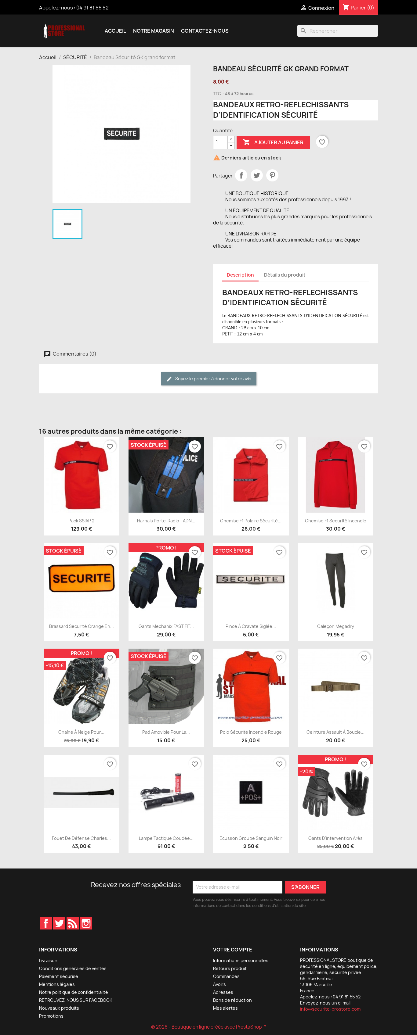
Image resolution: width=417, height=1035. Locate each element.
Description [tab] (240, 275)
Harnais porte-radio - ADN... (166, 521)
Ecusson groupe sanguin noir (250, 838)
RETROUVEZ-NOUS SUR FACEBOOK (75, 1000)
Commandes (226, 976)
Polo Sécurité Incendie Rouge (251, 732)
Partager (241, 175)
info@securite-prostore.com (330, 1009)
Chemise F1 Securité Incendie (335, 521)
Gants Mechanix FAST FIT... (166, 626)
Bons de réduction (232, 1000)
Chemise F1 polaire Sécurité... (250, 521)
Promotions (51, 1016)
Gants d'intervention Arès (335, 838)
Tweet (257, 175)
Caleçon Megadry (335, 626)
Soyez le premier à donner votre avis (212, 378)
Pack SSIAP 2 (81, 521)
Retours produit (230, 968)
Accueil (115, 30)
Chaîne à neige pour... (81, 732)
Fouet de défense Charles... (81, 838)
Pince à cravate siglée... (251, 626)
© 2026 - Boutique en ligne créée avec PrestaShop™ (208, 1027)
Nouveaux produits (59, 1008)
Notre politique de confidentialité (73, 992)
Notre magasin (153, 30)
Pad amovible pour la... (166, 732)
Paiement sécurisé (58, 976)
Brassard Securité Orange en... (81, 626)
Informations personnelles (240, 960)
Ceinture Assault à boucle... (335, 732)
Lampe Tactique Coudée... (166, 838)
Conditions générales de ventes (73, 968)
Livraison (48, 960)
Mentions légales (57, 984)
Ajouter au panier (273, 142)
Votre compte (232, 949)
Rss (73, 923)
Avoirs (219, 984)
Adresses (223, 992)
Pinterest (272, 175)
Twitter (59, 923)
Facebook (46, 923)
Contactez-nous (205, 30)
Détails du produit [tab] (285, 275)
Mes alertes (225, 1008)
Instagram (86, 923)
